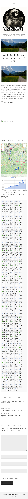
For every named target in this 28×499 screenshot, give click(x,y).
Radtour (20, 401)
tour (22, 397)
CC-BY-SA (14, 176)
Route (24, 401)
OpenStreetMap (10, 174)
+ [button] (3, 145)
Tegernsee (3, 402)
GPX (16, 401)
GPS (15, 397)
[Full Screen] (3, 149)
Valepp (8, 402)
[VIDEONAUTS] (14, 32)
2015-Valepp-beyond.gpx (17, 194)
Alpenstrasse (3, 401)
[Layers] (24, 145)
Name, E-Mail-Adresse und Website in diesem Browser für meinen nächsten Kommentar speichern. (13, 477)
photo (19, 397)
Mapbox (22, 176)
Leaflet (3, 174)
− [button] (3, 147)
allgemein (11, 397)
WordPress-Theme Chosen (10, 494)
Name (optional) (4, 454)
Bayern (9, 401)
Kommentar (3, 433)
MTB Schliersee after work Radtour (11, 410)
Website (3, 468)
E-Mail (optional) (4, 461)
